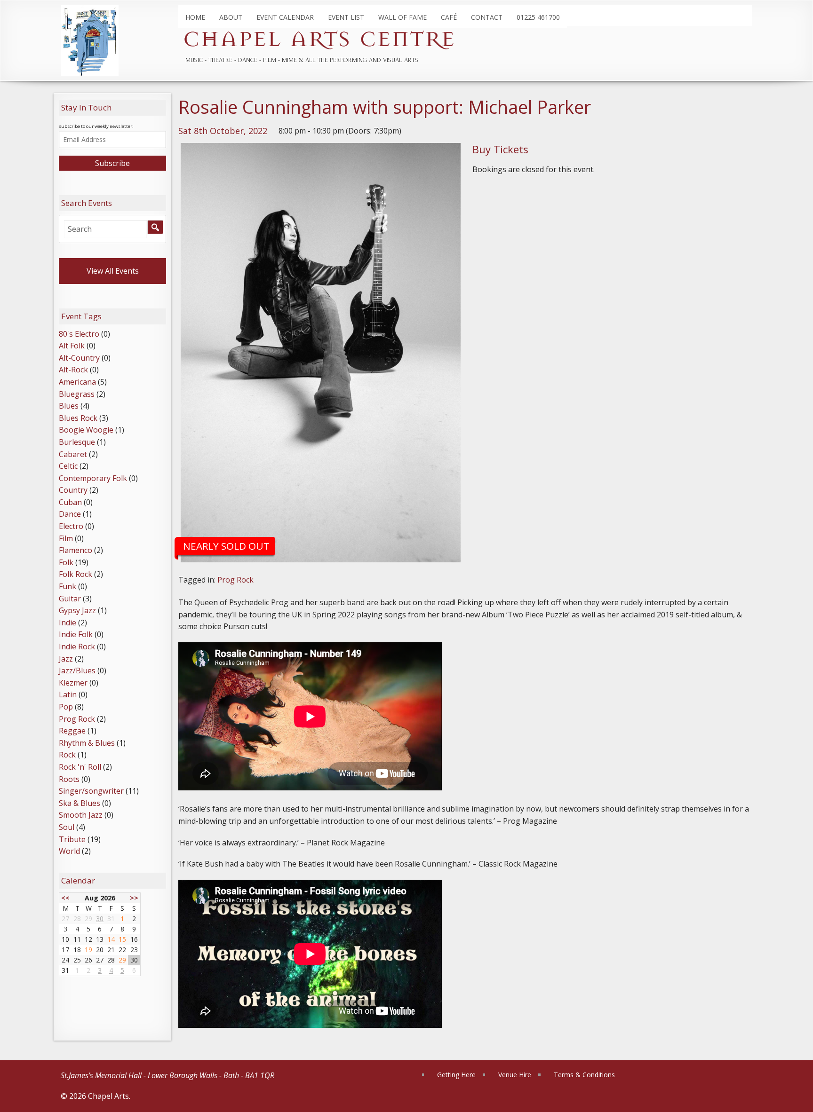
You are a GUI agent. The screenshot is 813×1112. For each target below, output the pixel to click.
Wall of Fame (402, 17)
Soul (66, 827)
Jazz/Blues (77, 670)
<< (65, 897)
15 (122, 939)
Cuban (70, 502)
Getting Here (456, 1074)
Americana (77, 382)
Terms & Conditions (584, 1074)
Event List (346, 17)
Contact (486, 17)
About (230, 17)
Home (195, 17)
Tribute (72, 839)
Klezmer (73, 683)
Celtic (68, 466)
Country (73, 490)
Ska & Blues (79, 803)
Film (66, 538)
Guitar (70, 598)
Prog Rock (235, 580)
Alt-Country (79, 358)
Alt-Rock (73, 369)
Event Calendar (285, 17)
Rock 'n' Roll (80, 767)
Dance (70, 514)
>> (134, 897)
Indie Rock (77, 646)
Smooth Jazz (81, 815)
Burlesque (77, 442)
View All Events (113, 271)
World (69, 851)
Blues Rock (78, 418)
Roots (69, 779)
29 (122, 959)
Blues (69, 406)
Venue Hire (514, 1074)
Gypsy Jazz (77, 610)
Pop (66, 707)
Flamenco (75, 550)
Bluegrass (77, 394)
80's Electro (79, 334)
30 (100, 918)
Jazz (66, 659)
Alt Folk (72, 345)
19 (88, 949)
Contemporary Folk (93, 478)
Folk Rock (75, 574)
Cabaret (73, 454)
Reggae (72, 731)
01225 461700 (538, 17)
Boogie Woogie (86, 430)
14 (111, 939)
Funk (67, 586)
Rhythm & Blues (87, 743)
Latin (68, 694)
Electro (71, 526)
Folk (66, 562)
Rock (67, 754)
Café (449, 17)
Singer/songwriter (91, 791)
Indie (67, 622)
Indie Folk (76, 634)
